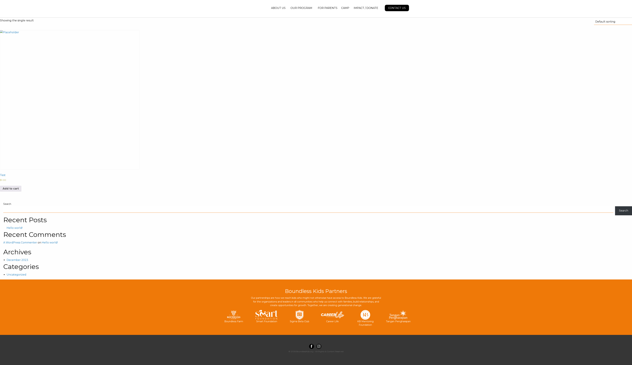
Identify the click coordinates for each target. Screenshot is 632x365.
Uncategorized (16, 274)
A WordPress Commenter (20, 242)
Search (7, 203)
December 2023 (17, 260)
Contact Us (397, 8)
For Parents (327, 8)
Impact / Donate (366, 8)
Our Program (301, 8)
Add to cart (11, 188)
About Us (278, 8)
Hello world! (15, 227)
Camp (345, 8)
